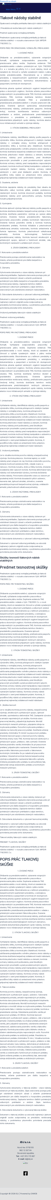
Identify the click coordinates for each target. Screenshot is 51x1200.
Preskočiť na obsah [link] (8, 1)
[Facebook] (25, 1175)
